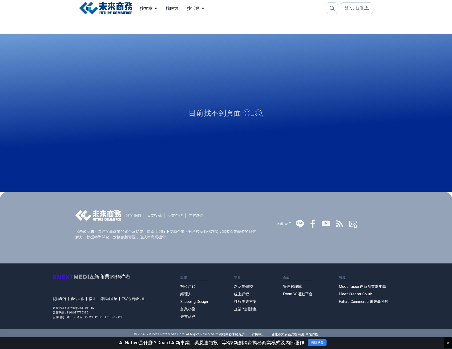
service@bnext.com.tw (80, 307)
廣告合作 (77, 299)
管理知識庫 (292, 286)
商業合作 (175, 215)
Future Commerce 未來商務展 (363, 301)
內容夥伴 (196, 215)
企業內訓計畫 (245, 309)
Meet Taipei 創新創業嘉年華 (362, 286)
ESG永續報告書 (133, 299)
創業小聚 (187, 309)
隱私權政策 (109, 299)
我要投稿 (154, 215)
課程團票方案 (245, 301)
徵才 (92, 299)
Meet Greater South (355, 294)
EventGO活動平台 (298, 294)
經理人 (186, 294)
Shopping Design (194, 301)
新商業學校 (243, 286)
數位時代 (187, 286)
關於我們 (133, 215)
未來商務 (187, 316)
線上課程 (241, 294)
